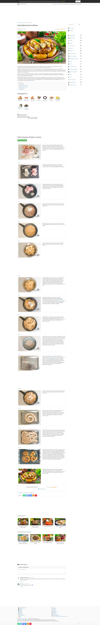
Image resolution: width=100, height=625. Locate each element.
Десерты (75, 50)
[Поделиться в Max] (29, 495)
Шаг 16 (19, 466)
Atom (20, 616)
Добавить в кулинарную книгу (24, 492)
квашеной (43, 79)
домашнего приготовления (59, 300)
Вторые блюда (22, 22)
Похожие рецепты (22, 87)
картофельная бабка (31, 70)
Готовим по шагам (22, 140)
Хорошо (78, 1)
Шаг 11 (19, 353)
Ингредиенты (65, 4)
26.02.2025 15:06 (26, 583)
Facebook (21, 610)
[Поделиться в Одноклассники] (34, 495)
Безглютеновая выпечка (75, 58)
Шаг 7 (19, 275)
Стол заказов (72, 28)
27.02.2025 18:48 (31, 577)
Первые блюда (75, 35)
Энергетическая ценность (23, 85)
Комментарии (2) (42, 488)
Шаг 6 (19, 240)
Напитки (75, 48)
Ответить (21, 581)
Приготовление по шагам (23, 86)
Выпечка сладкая (75, 53)
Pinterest (20, 613)
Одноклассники (22, 615)
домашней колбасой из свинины (52, 357)
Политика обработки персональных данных (60, 616)
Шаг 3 (19, 181)
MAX (20, 609)
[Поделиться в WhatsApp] (24, 495)
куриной (62, 357)
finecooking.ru (23, 4)
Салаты (75, 43)
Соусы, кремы (75, 45)
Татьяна (21, 30)
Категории (71, 30)
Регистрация (79, 4)
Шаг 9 (19, 314)
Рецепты (61, 4)
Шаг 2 (19, 162)
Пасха (75, 63)
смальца (50, 186)
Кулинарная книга (71, 4)
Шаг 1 (19, 142)
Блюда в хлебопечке (75, 71)
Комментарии (21, 89)
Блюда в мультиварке (75, 69)
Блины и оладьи (75, 79)
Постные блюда (75, 82)
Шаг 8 (19, 295)
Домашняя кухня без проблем (22, 618)
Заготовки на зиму (75, 66)
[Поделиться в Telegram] (26, 495)
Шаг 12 (19, 388)
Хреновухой (32, 80)
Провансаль (61, 79)
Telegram (20, 608)
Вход (76, 4)
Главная (18, 22)
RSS (20, 617)
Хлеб (75, 74)
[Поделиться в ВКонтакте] (31, 495)
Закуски (75, 40)
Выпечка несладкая (75, 56)
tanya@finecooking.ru (22, 607)
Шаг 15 (19, 447)
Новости (58, 4)
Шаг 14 (19, 427)
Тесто (75, 76)
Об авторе (54, 4)
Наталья (21, 583)
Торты (75, 61)
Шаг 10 (19, 334)
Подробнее (63, 1)
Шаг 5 (19, 221)
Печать (32, 492)
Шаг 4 (19, 201)
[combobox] (73, 24)
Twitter (20, 611)
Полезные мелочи (75, 84)
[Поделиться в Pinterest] (36, 495)
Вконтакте (21, 614)
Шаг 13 (19, 408)
